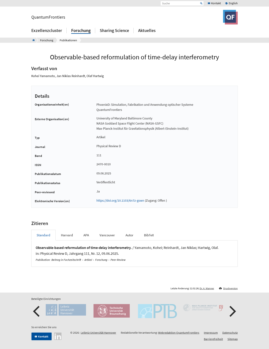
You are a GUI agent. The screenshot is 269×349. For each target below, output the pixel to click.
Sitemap (232, 339)
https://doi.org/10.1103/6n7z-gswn (120, 200)
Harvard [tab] (67, 235)
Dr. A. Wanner (207, 288)
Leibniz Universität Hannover (98, 332)
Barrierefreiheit (213, 339)
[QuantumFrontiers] (32, 40)
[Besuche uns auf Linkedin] (58, 336)
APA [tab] (86, 235)
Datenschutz (230, 332)
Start (201, 3)
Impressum (211, 332)
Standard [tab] (43, 235)
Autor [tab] (129, 235)
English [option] (233, 3)
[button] (36, 311)
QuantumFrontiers (48, 17)
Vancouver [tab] (107, 235)
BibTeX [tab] (149, 235)
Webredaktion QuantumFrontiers (178, 332)
